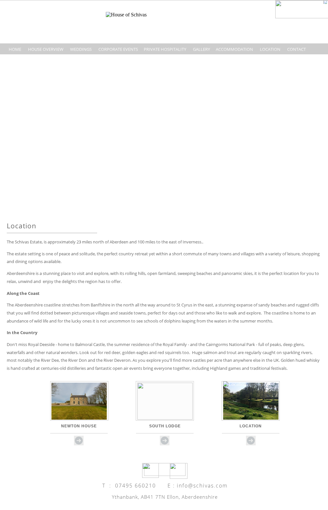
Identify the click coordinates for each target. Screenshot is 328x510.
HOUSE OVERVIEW (45, 49)
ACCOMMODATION (234, 49)
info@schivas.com (202, 485)
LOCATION (270, 49)
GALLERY (201, 49)
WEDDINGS (80, 49)
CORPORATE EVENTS (118, 49)
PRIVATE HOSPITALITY (165, 49)
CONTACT (296, 49)
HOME (15, 49)
